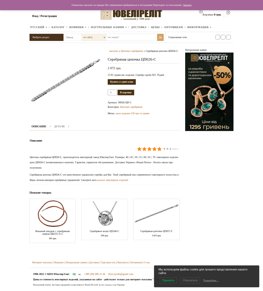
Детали (59, 126)
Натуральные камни (108, 27)
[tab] (41, 126)
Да (160, 37)
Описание (38, 126)
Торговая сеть (108, 262)
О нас (147, 262)
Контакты (123, 262)
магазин (113, 51)
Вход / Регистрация (44, 16)
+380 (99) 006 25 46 (94, 274)
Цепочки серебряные (132, 51)
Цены (155, 27)
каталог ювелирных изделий (112, 180)
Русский (37, 27)
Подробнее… (211, 280)
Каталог (58, 27)
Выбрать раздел (41, 37)
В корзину (126, 92)
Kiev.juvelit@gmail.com (120, 274)
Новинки (77, 27)
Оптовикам (173, 27)
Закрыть (187, 5)
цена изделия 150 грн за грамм (132, 113)
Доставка (139, 27)
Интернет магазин (42, 262)
